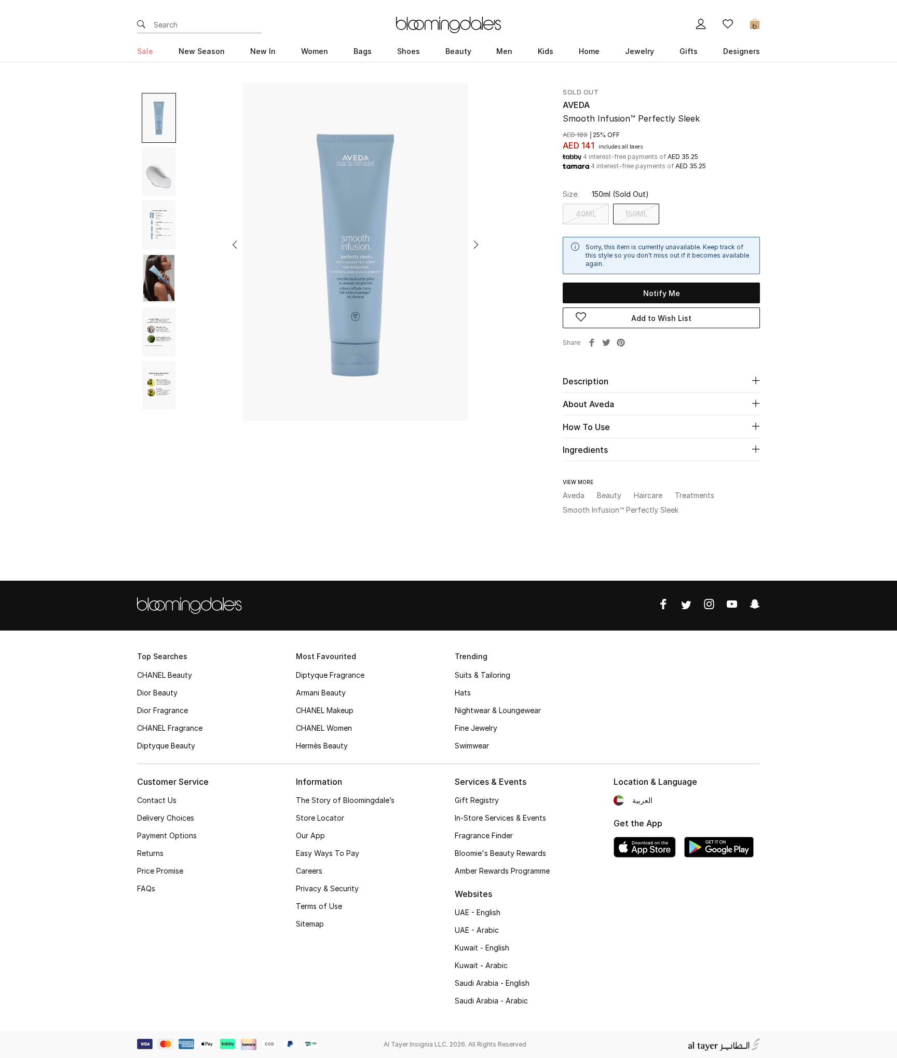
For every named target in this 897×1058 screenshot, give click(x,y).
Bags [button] (363, 51)
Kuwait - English (482, 947)
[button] (234, 244)
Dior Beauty (157, 692)
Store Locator (320, 817)
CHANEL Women (324, 728)
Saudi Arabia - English (492, 983)
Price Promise (160, 870)
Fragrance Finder (484, 835)
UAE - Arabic (477, 930)
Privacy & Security (327, 888)
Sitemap (310, 923)
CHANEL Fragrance (169, 728)
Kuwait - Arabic (481, 965)
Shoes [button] (408, 51)
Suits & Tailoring (482, 675)
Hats (463, 692)
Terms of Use (319, 906)
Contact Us (156, 800)
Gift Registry (477, 800)
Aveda (576, 105)
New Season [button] (202, 51)
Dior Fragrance (162, 710)
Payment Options (167, 835)
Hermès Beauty (322, 745)
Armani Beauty (321, 692)
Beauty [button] (458, 51)
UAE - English (477, 912)
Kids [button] (545, 51)
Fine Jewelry (476, 728)
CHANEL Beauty (164, 675)
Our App (310, 835)
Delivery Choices (165, 817)
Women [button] (314, 51)
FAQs (146, 888)
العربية (642, 800)
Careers (309, 870)
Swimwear (472, 745)
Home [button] (589, 51)
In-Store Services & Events (500, 817)
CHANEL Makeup (325, 710)
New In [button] (263, 51)
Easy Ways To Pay (327, 853)
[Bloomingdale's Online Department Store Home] (448, 24)
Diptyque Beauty (166, 745)
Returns (150, 853)
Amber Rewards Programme (502, 870)
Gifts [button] (688, 51)
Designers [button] (741, 51)
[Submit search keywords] (141, 25)
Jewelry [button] (639, 51)
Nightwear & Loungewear (498, 710)
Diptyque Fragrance (330, 675)
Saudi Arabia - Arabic (491, 1000)
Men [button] (504, 51)
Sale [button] (145, 51)
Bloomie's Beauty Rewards (500, 853)
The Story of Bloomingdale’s (345, 800)
